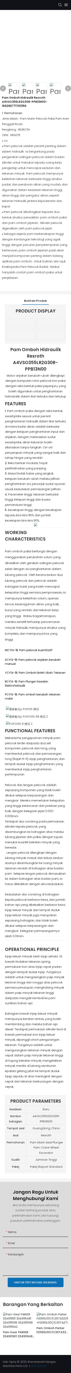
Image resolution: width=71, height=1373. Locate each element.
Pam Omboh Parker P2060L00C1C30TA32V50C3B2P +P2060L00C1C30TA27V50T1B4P (52, 1330)
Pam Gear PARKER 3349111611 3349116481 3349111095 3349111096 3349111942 (18, 1334)
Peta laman (39, 1366)
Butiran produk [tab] (35, 301)
